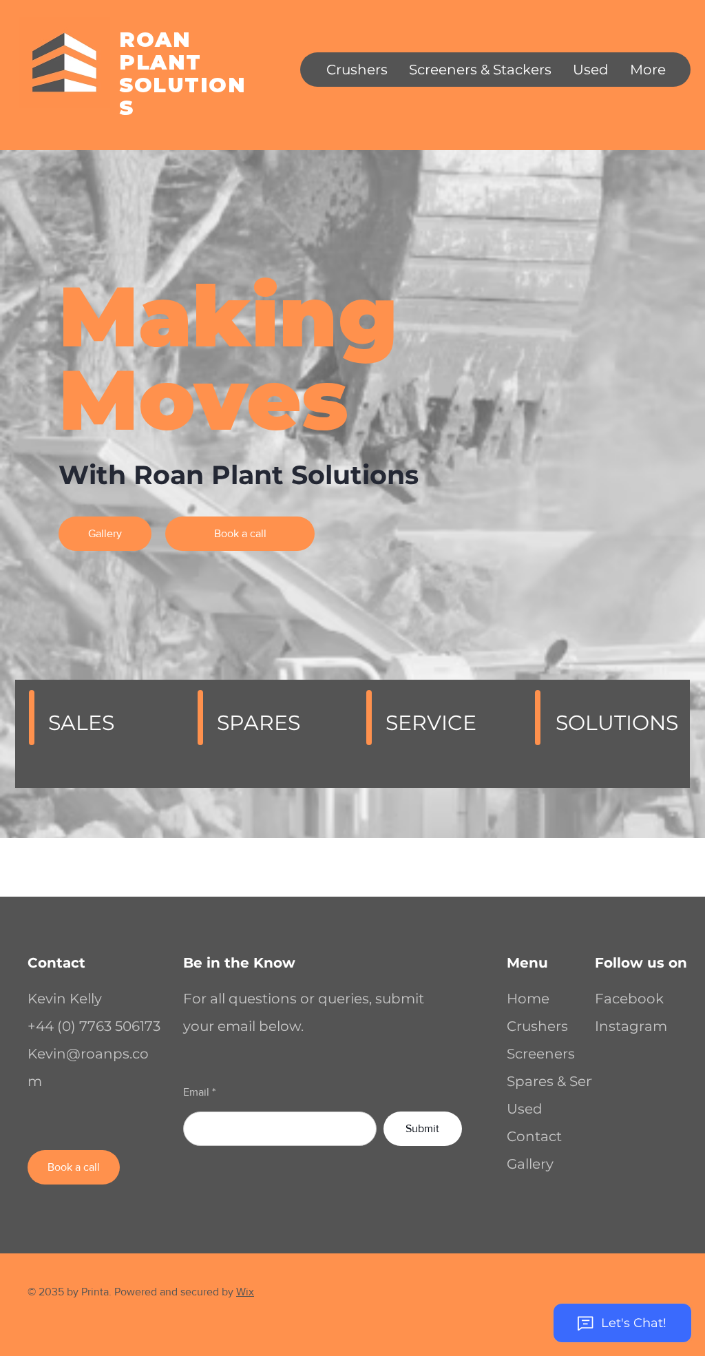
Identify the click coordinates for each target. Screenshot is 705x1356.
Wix (245, 1291)
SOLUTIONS (182, 96)
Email (196, 1092)
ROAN (155, 39)
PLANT (160, 62)
